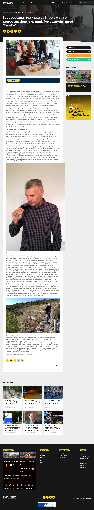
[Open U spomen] (38, 3)
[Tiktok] (50, 497)
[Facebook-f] (44, 497)
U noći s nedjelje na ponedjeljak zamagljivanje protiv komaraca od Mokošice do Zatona (32, 403)
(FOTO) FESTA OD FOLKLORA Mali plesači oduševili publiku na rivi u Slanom (52, 428)
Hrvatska (47, 407)
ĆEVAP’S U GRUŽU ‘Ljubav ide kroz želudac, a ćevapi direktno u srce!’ (78, 86)
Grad (26, 407)
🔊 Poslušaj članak (14, 80)
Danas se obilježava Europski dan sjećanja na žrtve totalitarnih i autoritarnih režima (11, 403)
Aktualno (24, 12)
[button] (4, 31)
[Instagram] (47, 497)
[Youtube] (53, 497)
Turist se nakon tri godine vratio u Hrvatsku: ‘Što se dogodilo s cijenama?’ (52, 402)
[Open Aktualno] (29, 3)
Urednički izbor (30, 12)
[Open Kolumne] (77, 3)
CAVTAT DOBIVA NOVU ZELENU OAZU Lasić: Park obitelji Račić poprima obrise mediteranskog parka (32, 429)
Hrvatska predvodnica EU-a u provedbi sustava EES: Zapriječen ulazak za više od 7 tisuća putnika (12, 428)
